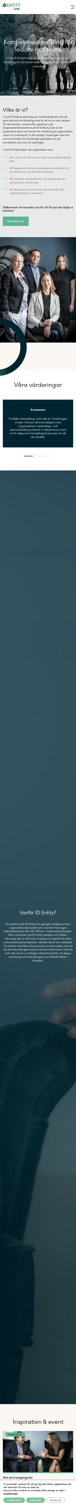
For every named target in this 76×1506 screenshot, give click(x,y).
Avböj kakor (35, 1500)
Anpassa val (55, 1500)
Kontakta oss (15, 221)
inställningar (10, 1493)
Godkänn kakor (14, 1500)
